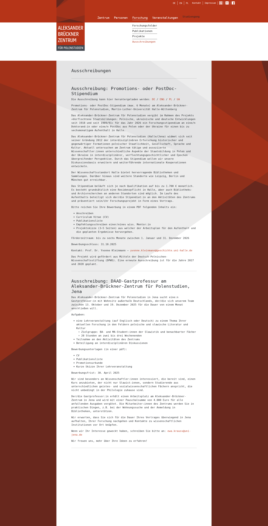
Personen (121, 17)
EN (180, 3)
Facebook (234, 3)
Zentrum (103, 17)
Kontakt (196, 3)
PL (187, 3)
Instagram (221, 3)
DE (174, 3)
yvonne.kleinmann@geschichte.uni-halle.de (161, 250)
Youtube (228, 3)
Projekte (138, 36)
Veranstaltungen (165, 17)
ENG (162, 99)
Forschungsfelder (144, 25)
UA (178, 99)
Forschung (140, 17)
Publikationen (142, 31)
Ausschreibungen (144, 41)
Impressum (210, 3)
